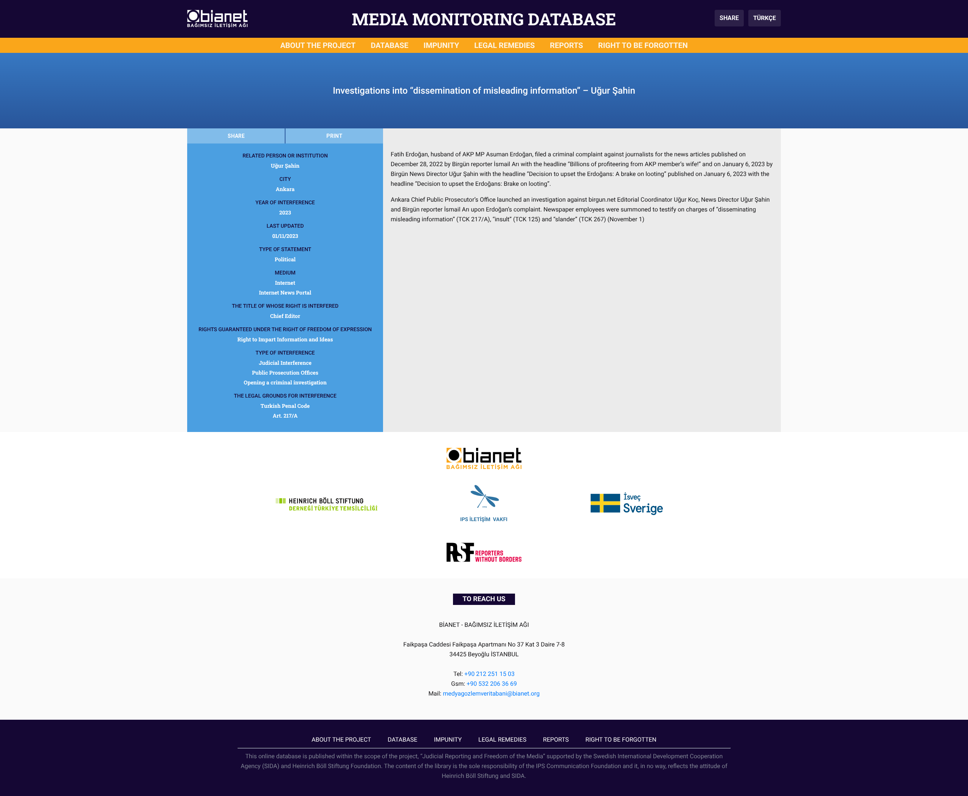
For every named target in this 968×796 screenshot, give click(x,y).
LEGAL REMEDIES (504, 45)
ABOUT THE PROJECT (317, 45)
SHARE (729, 18)
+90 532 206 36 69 (492, 683)
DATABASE (390, 45)
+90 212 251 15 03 (489, 673)
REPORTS (566, 45)
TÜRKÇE (764, 18)
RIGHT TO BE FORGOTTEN (643, 45)
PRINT (334, 136)
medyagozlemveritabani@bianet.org (491, 693)
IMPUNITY (441, 45)
